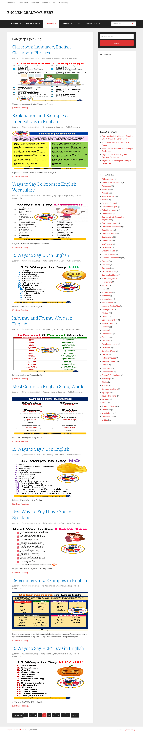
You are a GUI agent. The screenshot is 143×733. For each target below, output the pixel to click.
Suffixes (105, 385)
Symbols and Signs (110, 389)
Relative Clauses (109, 358)
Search (133, 24)
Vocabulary (23, 2)
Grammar (10, 2)
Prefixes (105, 330)
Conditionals (107, 230)
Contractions (107, 244)
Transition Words (109, 406)
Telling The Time (109, 396)
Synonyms (58, 195)
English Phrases (108, 254)
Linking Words (108, 310)
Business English (109, 203)
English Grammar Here (30, 12)
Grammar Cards (108, 272)
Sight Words (107, 368)
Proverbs (106, 341)
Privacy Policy (63, 2)
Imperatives (107, 292)
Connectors (107, 240)
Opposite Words (109, 320)
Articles (105, 200)
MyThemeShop (129, 730)
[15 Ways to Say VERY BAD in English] (50, 679)
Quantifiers (106, 348)
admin (16, 58)
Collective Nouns (109, 210)
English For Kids (108, 251)
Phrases (47, 58)
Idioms (105, 285)
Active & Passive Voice (111, 182)
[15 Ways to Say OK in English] (50, 283)
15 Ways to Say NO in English (40, 449)
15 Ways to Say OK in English (40, 255)
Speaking (34, 2)
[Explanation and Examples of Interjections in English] (50, 150)
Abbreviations (51, 392)
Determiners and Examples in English (49, 580)
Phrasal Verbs (107, 323)
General (45, 2)
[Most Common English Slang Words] (50, 415)
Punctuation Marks (109, 344)
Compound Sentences (111, 227)
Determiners (49, 586)
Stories (105, 382)
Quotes (105, 354)
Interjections (49, 127)
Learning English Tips (111, 306)
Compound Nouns (109, 223)
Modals (105, 313)
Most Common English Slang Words (48, 386)
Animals (105, 193)
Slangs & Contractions (111, 375)
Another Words (108, 196)
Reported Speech (109, 361)
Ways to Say (68, 195)
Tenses (105, 399)
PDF (54, 2)
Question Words (108, 351)
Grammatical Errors (110, 275)
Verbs (104, 410)
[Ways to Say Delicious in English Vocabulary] (50, 221)
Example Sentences (110, 258)
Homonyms (107, 282)
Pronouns (106, 337)
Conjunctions (107, 237)
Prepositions (107, 334)
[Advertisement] (117, 89)
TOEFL (105, 403)
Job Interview (107, 303)
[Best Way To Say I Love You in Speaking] (50, 546)
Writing (105, 420)
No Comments (70, 58)
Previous (18, 715)
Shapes (105, 365)
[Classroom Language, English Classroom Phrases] (50, 81)
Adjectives (106, 186)
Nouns (104, 316)
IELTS (104, 289)
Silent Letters (107, 372)
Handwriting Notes (110, 278)
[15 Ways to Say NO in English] (50, 477)
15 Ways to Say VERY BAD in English (48, 648)
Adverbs (105, 189)
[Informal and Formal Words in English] (50, 352)
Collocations (107, 214)
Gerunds (105, 265)
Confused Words (109, 234)
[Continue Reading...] (20, 108)
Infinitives (106, 296)
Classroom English (109, 207)
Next (74, 715)
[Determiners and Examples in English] (50, 611)
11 (68, 715)
